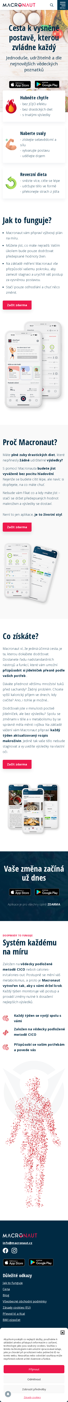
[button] (62, 1332)
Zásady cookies (32, 1397)
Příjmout (34, 1369)
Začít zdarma (17, 305)
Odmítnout (34, 1379)
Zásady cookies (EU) (17, 1308)
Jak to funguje (13, 1283)
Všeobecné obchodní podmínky (25, 1301)
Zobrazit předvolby (34, 1389)
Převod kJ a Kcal (14, 1314)
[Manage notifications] (8, 1394)
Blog (6, 1295)
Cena (6, 1289)
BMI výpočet (11, 1320)
